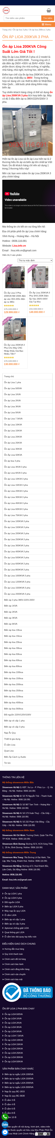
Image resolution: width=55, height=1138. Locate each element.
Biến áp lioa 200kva (13, 684)
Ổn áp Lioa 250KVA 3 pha (16, 539)
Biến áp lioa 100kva (13, 672)
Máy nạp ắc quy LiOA (15, 911)
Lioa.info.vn (19, 245)
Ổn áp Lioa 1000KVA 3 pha (17, 575)
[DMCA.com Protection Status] (42, 1133)
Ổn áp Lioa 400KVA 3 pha (16, 551)
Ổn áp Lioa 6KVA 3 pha (15, 473)
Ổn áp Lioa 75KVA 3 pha (16, 515)
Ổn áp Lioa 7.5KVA (13, 418)
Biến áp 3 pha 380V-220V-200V (19, 600)
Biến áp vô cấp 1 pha (14, 720)
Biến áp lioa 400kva (13, 702)
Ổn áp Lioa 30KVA (13, 449)
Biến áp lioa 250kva (13, 690)
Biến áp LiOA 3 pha (14, 906)
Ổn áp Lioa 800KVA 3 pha (16, 569)
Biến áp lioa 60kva (13, 660)
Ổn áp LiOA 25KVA (14, 1053)
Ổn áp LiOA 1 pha (13, 893)
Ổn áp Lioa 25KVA (13, 442)
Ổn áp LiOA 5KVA (13, 1031)
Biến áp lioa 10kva (13, 630)
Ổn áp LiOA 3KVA (13, 1027)
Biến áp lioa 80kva (13, 666)
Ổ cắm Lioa (9, 745)
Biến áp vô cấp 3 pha (14, 727)
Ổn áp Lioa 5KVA (12, 412)
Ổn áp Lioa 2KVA (12, 400)
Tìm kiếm (47, 18)
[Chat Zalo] (5, 1124)
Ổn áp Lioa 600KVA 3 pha (16, 563)
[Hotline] (5, 1116)
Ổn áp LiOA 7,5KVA (14, 1035)
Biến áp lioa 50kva (13, 654)
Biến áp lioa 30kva (13, 648)
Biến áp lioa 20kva (13, 642)
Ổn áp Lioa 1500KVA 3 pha (17, 588)
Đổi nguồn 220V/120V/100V (17, 714)
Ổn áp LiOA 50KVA (14, 1061)
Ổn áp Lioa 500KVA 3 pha (16, 557)
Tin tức (7, 763)
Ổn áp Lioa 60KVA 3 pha (16, 509)
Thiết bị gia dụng (12, 739)
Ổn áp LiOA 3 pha (13, 898)
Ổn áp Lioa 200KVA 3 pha (16, 533)
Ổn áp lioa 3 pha (20, 30)
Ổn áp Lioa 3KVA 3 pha (15, 467)
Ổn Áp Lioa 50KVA (13, 455)
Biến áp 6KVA (10, 624)
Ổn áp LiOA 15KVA (14, 1044)
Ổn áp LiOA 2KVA (13, 1023)
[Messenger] (5, 1132)
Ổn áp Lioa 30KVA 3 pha (16, 497)
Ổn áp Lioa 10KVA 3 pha (16, 479)
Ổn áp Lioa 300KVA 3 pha (16, 545)
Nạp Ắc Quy (10, 733)
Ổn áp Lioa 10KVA (13, 424)
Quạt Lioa (9, 751)
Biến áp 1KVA (10, 605)
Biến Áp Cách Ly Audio (15, 757)
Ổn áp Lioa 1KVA (12, 394)
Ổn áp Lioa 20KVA (13, 437)
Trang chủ (6, 30)
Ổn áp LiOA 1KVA (13, 1018)
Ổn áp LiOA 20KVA (14, 1048)
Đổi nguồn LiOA (12, 902)
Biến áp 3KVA (10, 618)
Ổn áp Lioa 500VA (13, 388)
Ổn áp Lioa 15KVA (13, 430)
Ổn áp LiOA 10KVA (14, 1040)
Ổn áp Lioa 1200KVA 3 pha (17, 582)
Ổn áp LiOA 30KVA (14, 1057)
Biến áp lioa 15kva (13, 636)
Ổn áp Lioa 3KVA (12, 406)
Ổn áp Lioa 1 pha (12, 382)
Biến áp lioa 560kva (13, 708)
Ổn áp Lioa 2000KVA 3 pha (17, 594)
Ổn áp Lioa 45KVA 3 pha (16, 503)
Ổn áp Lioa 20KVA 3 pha (16, 491)
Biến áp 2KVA (10, 612)
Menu (47, 24)
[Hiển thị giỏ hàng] (50, 10)
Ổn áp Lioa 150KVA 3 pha (16, 527)
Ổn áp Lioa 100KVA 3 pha (16, 521)
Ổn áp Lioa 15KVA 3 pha (16, 485)
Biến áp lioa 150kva (13, 678)
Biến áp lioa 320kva (13, 696)
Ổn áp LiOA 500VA (14, 1014)
